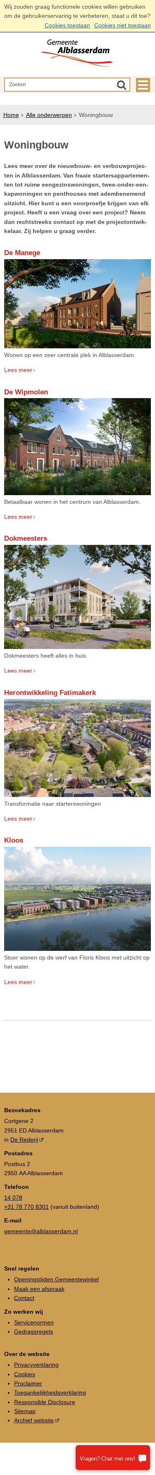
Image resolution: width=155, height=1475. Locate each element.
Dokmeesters (25, 538)
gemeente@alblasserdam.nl (41, 1231)
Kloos (13, 840)
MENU (143, 85)
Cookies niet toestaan (122, 25)
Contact (24, 1298)
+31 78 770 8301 (26, 1206)
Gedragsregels (33, 1331)
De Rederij (24, 1139)
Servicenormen (34, 1322)
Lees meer (18, 370)
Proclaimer (28, 1383)
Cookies (24, 1374)
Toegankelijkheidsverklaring (50, 1392)
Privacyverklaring (36, 1364)
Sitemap (25, 1411)
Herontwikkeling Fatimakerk (50, 693)
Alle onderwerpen (49, 115)
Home (11, 115)
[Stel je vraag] (113, 1457)
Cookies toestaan (67, 25)
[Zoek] (121, 84)
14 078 (13, 1197)
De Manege (22, 253)
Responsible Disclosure (44, 1402)
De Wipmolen (26, 392)
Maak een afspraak (39, 1288)
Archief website (34, 1420)
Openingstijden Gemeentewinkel (56, 1279)
